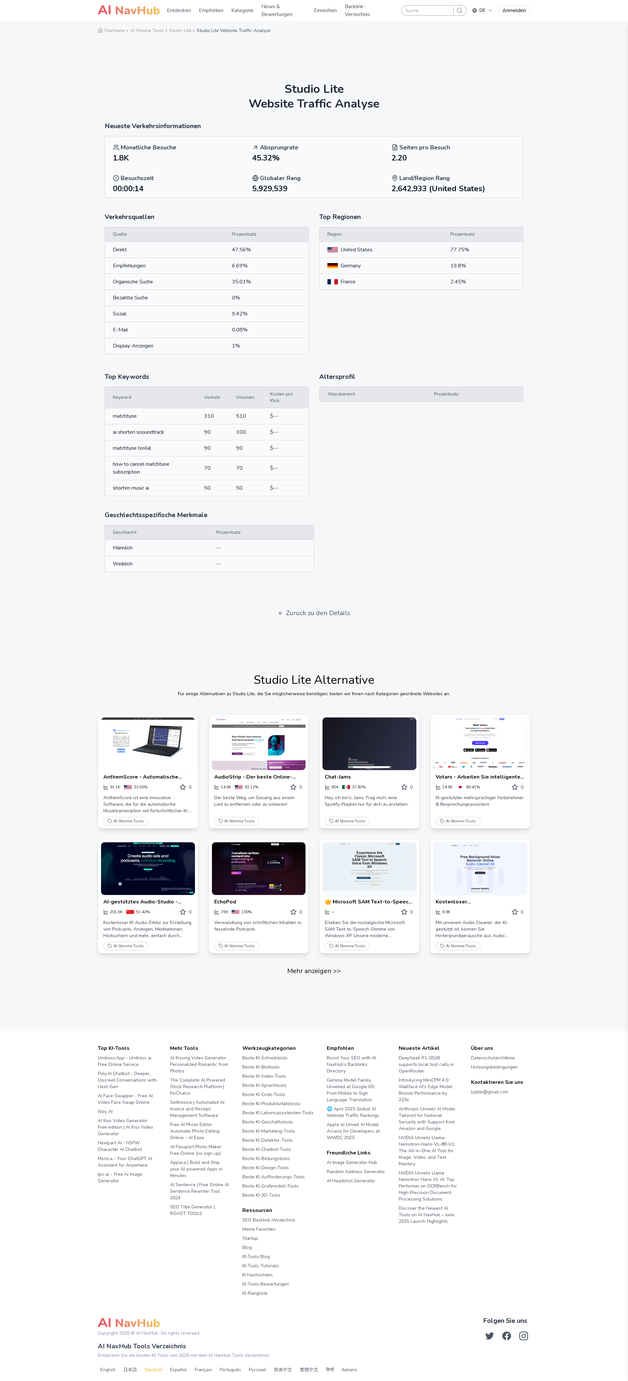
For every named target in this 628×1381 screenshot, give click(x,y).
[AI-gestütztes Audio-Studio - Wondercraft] (148, 868)
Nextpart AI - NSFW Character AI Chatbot (120, 1146)
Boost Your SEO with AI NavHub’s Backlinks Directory (351, 1064)
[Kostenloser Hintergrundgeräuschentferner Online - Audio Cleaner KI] (480, 868)
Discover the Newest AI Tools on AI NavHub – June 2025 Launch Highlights (426, 1214)
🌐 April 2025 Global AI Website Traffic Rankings (353, 1112)
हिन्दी (330, 1370)
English (107, 1370)
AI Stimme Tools (128, 821)
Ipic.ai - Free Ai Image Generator (120, 1177)
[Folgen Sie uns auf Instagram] (523, 1335)
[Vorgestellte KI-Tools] (329, 902)
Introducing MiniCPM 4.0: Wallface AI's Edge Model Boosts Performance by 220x (425, 1090)
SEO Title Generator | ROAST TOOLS (192, 1210)
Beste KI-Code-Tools (263, 1094)
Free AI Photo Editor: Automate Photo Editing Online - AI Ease (194, 1131)
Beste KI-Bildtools (261, 1067)
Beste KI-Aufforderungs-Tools (273, 1177)
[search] (459, 10)
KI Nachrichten (257, 1275)
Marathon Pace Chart (335, 1193)
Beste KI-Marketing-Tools (268, 1131)
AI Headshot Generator (351, 1181)
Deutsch (153, 1370)
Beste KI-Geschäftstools (267, 1122)
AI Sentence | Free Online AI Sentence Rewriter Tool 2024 (199, 1191)
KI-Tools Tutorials (260, 1266)
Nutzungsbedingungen (494, 1067)
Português (230, 1370)
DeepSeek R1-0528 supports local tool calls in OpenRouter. (426, 1064)
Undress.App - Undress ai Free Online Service (124, 1061)
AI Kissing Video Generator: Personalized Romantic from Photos (199, 1064)
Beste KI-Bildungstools (266, 1158)
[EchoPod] (259, 868)
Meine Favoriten (258, 1229)
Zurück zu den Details (318, 613)
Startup (250, 1238)
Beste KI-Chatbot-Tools (266, 1149)
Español (178, 1370)
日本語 (130, 1370)
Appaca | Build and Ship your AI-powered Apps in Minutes (196, 1169)
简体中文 (283, 1370)
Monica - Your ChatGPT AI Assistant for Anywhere (125, 1161)
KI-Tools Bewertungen (265, 1284)
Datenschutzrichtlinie (493, 1058)
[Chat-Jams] (369, 743)
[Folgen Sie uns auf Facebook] (506, 1335)
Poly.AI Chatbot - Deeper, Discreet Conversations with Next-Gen (127, 1080)
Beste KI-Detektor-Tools (267, 1140)
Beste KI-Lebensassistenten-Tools (278, 1113)
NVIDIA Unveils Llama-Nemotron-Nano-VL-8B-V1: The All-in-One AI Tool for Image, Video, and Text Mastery (427, 1151)
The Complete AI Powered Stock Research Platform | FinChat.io (197, 1086)
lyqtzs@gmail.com (489, 1092)
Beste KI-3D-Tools (261, 1195)
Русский (257, 1370)
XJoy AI (105, 1111)
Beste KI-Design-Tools (265, 1168)
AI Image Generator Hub (352, 1162)
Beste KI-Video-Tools (264, 1076)
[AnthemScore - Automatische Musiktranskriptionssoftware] (148, 743)
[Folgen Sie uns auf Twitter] (489, 1335)
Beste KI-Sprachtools (264, 1085)
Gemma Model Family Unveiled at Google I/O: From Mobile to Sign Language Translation (351, 1090)
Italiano (349, 1370)
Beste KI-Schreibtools (265, 1058)
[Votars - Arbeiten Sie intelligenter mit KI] (480, 743)
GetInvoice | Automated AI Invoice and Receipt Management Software (197, 1109)
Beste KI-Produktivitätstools (271, 1104)
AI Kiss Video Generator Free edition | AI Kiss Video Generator (125, 1127)
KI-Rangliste (255, 1293)
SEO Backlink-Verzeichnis (268, 1220)
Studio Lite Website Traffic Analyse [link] (233, 30)
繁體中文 (309, 1370)
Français (203, 1370)
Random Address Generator (356, 1172)
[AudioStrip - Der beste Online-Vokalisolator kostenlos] (259, 743)
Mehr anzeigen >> (314, 971)
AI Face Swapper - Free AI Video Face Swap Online (125, 1099)
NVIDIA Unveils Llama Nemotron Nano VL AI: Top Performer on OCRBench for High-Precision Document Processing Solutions (428, 1186)
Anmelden (514, 10)
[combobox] (482, 10)
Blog (247, 1247)
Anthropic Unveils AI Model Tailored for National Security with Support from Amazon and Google (427, 1119)
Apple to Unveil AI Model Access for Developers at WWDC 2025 (353, 1131)
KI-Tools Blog (256, 1257)
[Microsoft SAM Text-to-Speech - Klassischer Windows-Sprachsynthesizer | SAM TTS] (369, 868)
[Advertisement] (314, 54)
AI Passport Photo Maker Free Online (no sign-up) (195, 1150)
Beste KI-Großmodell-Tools (270, 1186)
